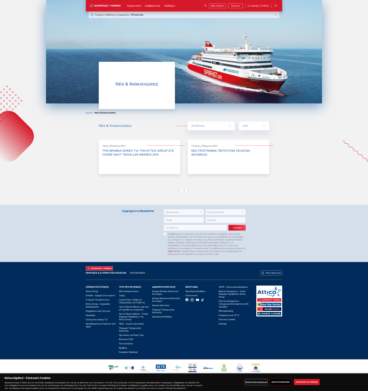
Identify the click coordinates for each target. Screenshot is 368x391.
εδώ (216, 254)
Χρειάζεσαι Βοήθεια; (162, 316)
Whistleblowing (226, 311)
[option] (184, 51)
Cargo (122, 295)
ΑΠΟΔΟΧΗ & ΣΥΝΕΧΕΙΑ (307, 382)
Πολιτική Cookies (227, 319)
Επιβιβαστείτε (152, 5)
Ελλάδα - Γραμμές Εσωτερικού (100, 295)
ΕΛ (276, 5)
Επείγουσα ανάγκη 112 (97, 319)
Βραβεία (123, 348)
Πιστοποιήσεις (126, 343)
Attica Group (92, 291)
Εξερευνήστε (134, 5)
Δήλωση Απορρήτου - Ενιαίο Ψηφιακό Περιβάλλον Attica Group (232, 294)
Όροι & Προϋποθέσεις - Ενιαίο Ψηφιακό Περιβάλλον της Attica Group (133, 317)
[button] (254, 126)
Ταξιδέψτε (169, 5)
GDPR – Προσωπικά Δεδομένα (233, 287)
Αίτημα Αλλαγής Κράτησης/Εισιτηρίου (165, 292)
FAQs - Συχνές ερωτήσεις (131, 323)
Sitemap (223, 323)
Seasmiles (90, 315)
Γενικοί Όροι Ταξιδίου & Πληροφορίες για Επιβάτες (132, 301)
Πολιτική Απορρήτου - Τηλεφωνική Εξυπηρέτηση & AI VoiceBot (233, 304)
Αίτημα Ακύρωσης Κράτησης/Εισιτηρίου (166, 299)
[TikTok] (202, 299)
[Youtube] (197, 299)
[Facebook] (186, 299)
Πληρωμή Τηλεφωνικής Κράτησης (130, 329)
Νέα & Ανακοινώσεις (129, 291)
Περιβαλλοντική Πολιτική (98, 311)
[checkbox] (165, 234)
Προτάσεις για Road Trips (131, 335)
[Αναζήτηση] (205, 5)
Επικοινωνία (191, 295)
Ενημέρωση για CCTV (229, 315)
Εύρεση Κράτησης (160, 305)
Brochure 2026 (126, 339)
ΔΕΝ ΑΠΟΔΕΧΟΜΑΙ (280, 382)
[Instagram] (192, 299)
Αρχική (89, 112)
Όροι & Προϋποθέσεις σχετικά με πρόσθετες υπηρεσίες (134, 308)
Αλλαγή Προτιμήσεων (256, 382)
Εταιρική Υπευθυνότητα (97, 299)
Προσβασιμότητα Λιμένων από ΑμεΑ (101, 325)
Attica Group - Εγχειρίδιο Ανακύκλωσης (98, 305)
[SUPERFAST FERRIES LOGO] (105, 5)
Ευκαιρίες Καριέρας (128, 352)
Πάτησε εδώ (137, 15)
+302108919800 (137, 273)
